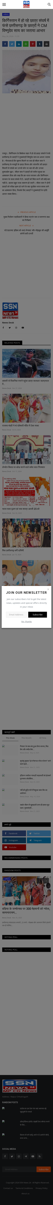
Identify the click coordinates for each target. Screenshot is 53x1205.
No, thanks (26, 621)
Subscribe (38, 614)
